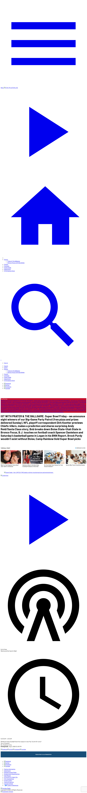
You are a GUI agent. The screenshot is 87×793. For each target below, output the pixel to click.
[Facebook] (7, 383)
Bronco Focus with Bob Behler (16, 263)
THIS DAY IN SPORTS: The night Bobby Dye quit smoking (53, 405)
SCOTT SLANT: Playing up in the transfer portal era (66, 407)
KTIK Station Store (9, 271)
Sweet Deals (7, 267)
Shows (6, 259)
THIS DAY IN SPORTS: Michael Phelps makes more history (62, 410)
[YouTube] (7, 388)
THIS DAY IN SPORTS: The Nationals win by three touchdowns (46, 412)
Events (6, 264)
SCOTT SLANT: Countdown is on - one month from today (29, 410)
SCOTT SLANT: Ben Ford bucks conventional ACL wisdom (19, 402)
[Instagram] (7, 387)
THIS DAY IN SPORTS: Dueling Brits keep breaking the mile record (39, 400)
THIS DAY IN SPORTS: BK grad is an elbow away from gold (35, 407)
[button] (11, 459)
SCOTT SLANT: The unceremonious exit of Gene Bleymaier (46, 408)
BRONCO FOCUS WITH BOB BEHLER (11, 400)
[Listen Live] (43, 518)
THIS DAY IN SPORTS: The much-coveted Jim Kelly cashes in (20, 405)
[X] (6, 385)
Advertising (7, 269)
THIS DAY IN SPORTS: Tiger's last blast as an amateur (51, 402)
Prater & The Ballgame (13, 261)
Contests (6, 266)
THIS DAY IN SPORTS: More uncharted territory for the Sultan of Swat (36, 404)
